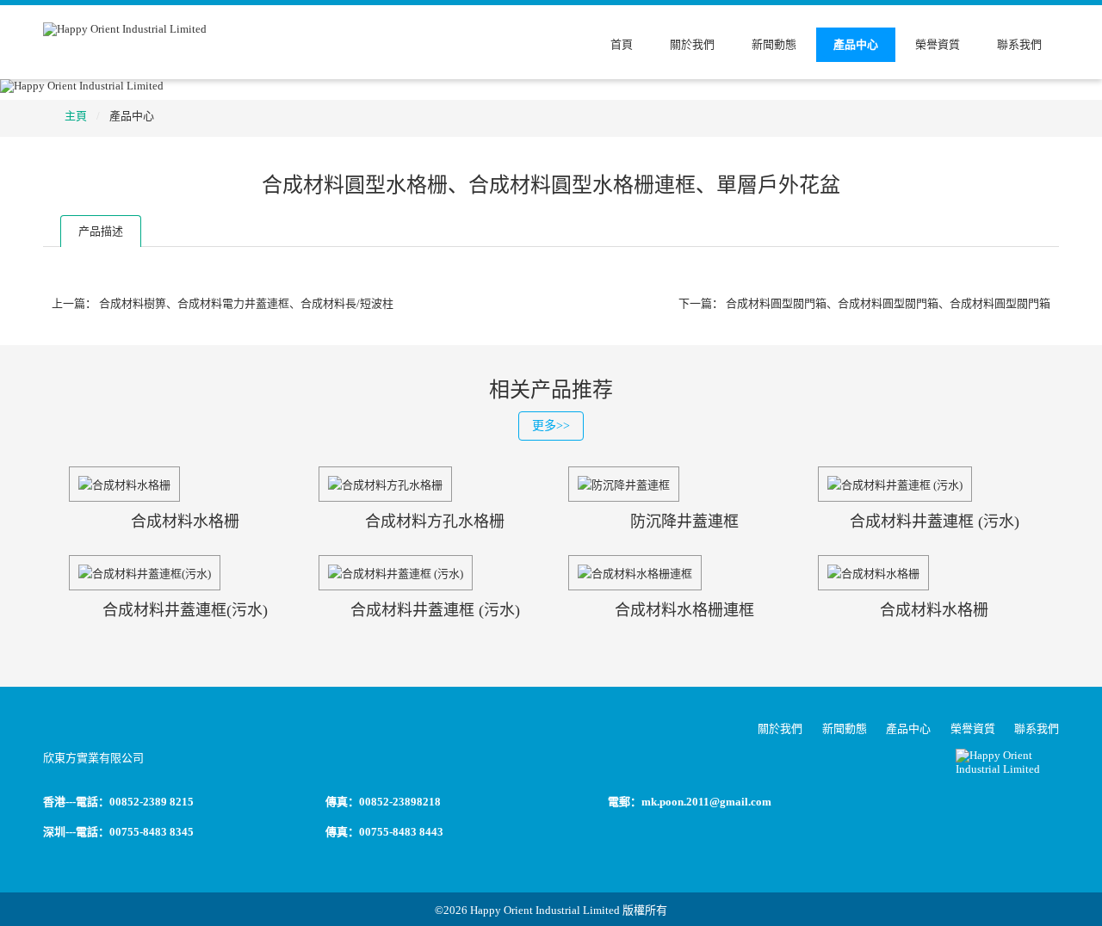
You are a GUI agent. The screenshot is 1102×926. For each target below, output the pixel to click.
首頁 (621, 44)
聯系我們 (1019, 44)
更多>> (551, 425)
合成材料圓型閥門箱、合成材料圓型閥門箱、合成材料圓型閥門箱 (888, 303)
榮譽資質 (937, 44)
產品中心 (855, 44)
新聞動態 (774, 44)
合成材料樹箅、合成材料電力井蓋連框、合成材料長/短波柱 (246, 303)
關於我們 (692, 44)
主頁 (76, 115)
